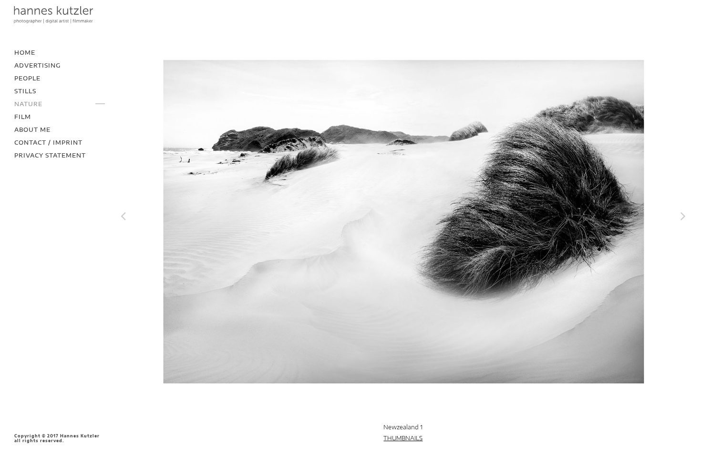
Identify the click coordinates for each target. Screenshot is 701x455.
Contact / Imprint (48, 142)
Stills (25, 91)
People (27, 78)
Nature (28, 104)
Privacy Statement (50, 155)
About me (32, 129)
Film (22, 116)
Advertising (37, 65)
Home (24, 52)
